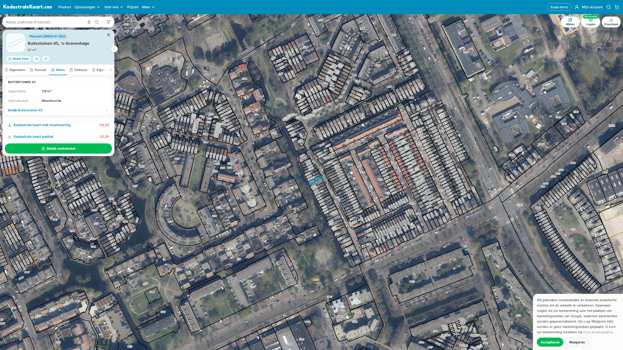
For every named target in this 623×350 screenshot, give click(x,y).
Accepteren (550, 342)
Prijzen (132, 7)
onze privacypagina (597, 332)
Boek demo (559, 7)
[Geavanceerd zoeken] (97, 22)
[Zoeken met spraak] (89, 22)
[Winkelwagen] (617, 7)
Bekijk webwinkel (61, 148)
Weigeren (577, 342)
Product (64, 7)
